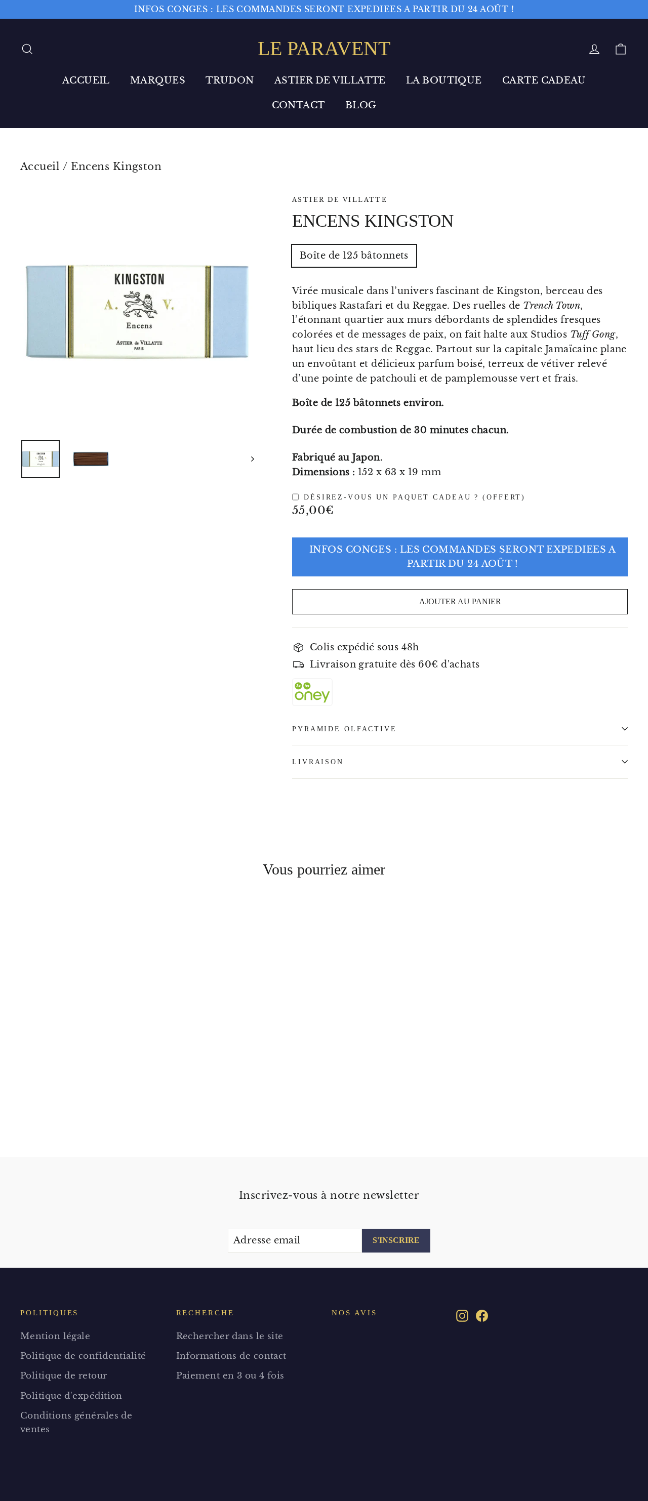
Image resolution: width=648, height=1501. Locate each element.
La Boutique (444, 80)
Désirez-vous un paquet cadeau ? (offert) (414, 497)
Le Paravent (324, 48)
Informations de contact (231, 1356)
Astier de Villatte (330, 80)
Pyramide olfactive (344, 729)
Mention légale (55, 1336)
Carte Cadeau (544, 80)
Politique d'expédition (71, 1396)
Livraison (318, 762)
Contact (298, 105)
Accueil (86, 80)
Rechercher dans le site (230, 1336)
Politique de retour (63, 1375)
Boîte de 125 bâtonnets (354, 255)
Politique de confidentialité (83, 1356)
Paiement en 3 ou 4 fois (230, 1375)
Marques (157, 80)
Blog (361, 105)
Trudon (230, 80)
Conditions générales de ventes (76, 1422)
